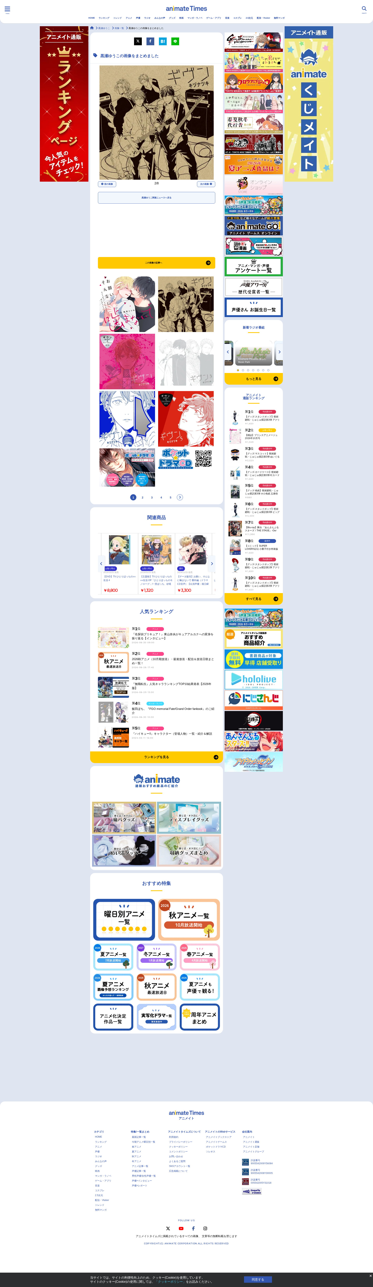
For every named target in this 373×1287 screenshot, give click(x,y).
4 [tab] (253, 369)
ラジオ (147, 18)
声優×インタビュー (142, 1180)
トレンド (117, 18)
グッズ (172, 18)
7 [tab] (268, 369)
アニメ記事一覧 (140, 1166)
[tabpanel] (253, 353)
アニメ (129, 18)
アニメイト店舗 (251, 1146)
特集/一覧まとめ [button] (140, 1131)
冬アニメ (136, 1161)
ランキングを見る (156, 757)
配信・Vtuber (263, 18)
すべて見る (253, 598)
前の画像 (108, 184)
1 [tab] (238, 369)
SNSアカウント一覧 (179, 1166)
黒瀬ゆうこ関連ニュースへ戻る (157, 197)
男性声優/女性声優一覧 (144, 1176)
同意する (258, 1279)
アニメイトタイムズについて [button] (184, 1131)
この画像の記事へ (153, 262)
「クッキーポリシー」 (170, 1281)
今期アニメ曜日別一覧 (143, 1142)
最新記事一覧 (139, 1137)
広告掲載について (178, 1171)
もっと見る (253, 378)
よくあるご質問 (177, 1161)
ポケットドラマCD (216, 1146)
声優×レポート (139, 1185)
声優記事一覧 (139, 1171)
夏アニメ (136, 1151)
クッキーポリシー (178, 1146)
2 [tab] (243, 369)
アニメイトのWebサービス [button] (220, 1131)
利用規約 (173, 1137)
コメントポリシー (178, 1151)
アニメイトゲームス (216, 1142)
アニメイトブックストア (219, 1137)
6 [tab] (263, 369)
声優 (138, 18)
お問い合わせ (176, 1156)
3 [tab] (248, 369)
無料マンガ (279, 18)
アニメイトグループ (253, 1151)
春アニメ (136, 1146)
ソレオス (210, 1151)
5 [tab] (258, 369)
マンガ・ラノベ (194, 18)
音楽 (227, 18)
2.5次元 (249, 18)
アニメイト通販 (251, 1142)
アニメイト (249, 1137)
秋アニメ (136, 1156)
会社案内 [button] (247, 1131)
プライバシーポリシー (180, 1142)
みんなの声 (159, 18)
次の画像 (204, 184)
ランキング (104, 18)
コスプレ (237, 18)
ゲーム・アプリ (213, 18)
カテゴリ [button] (99, 1131)
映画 (181, 18)
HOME (91, 18)
